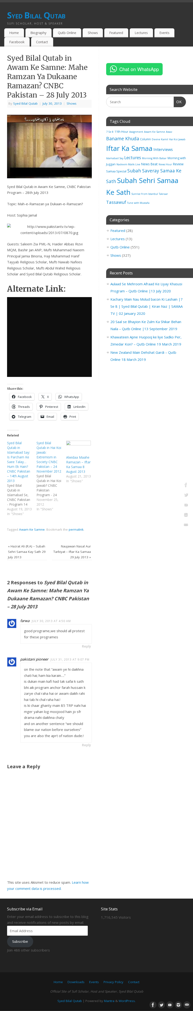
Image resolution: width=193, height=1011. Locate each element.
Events (164, 32)
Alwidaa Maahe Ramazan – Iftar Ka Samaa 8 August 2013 (78, 464)
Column (145, 139)
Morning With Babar (154, 158)
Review (178, 164)
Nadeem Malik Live (128, 164)
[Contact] (185, 525)
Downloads (76, 982)
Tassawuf (116, 202)
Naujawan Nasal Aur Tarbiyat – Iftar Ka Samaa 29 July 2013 (72, 551)
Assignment (136, 131)
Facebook (16, 42)
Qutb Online (67, 32)
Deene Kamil (160, 139)
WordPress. (127, 1001)
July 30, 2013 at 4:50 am (51, 621)
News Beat (149, 164)
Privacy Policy (113, 982)
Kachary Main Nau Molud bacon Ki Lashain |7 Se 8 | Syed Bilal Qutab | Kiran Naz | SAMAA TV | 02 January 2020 (146, 306)
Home (14, 32)
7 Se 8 (109, 131)
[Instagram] (185, 515)
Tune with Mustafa (138, 203)
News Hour (165, 164)
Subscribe (20, 941)
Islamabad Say (114, 158)
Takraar (163, 194)
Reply (86, 646)
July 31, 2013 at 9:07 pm (70, 659)
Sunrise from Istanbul (144, 194)
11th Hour (121, 132)
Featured (116, 32)
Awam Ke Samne (32, 529)
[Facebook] (185, 485)
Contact (42, 42)
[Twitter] (185, 495)
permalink (76, 529)
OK (178, 102)
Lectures (141, 32)
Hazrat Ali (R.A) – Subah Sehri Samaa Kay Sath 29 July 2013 (27, 551)
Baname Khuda (122, 138)
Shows (93, 32)
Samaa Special (116, 171)
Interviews (163, 149)
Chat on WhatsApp (139, 69)
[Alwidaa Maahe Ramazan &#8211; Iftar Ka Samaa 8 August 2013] (78, 448)
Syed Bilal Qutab (36, 15)
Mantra (109, 1001)
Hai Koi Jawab (177, 139)
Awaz (169, 131)
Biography (38, 32)
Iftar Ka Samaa (129, 148)
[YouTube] (185, 505)
